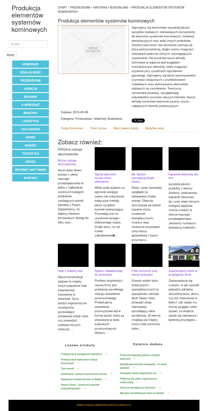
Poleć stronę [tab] (98, 128)
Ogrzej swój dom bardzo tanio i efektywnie (105, 177)
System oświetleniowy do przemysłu (109, 272)
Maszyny (30, 113)
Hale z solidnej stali (70, 271)
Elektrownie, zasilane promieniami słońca (84, 373)
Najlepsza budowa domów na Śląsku (81, 379)
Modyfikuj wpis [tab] (154, 128)
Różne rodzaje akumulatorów (67, 162)
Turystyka (30, 153)
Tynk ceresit (67, 368)
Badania (30, 97)
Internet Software (30, 170)
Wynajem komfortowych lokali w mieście (142, 393)
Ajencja (30, 88)
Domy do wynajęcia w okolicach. (138, 387)
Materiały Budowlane (110, 7)
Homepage (30, 64)
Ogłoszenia (30, 129)
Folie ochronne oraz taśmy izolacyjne (144, 272)
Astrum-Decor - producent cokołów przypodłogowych (80, 386)
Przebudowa (30, 80)
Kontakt (30, 178)
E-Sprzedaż (31, 105)
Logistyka (30, 121)
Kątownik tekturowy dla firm (183, 176)
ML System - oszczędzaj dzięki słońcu (143, 177)
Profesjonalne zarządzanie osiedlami (81, 354)
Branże (30, 145)
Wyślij (10, 55)
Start (62, 7)
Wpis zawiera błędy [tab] (125, 128)
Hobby (31, 137)
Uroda (30, 162)
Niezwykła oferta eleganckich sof (138, 373)
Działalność (30, 72)
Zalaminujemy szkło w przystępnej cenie (183, 272)
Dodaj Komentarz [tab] (72, 128)
